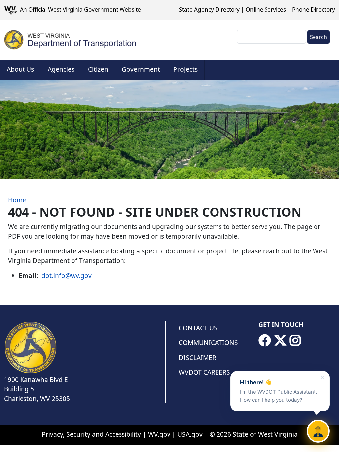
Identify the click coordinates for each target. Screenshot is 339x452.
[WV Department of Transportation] (70, 40)
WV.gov (159, 434)
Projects (185, 69)
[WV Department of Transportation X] (280, 340)
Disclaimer (197, 357)
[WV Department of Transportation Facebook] (264, 340)
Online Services (266, 9)
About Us (20, 69)
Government (141, 69)
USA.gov (190, 434)
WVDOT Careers (204, 372)
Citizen (98, 69)
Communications (208, 342)
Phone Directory (313, 9)
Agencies (61, 69)
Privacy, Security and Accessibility (91, 434)
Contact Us (198, 327)
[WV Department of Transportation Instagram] (295, 340)
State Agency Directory (209, 9)
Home (17, 199)
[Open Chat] (318, 431)
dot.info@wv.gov (66, 275)
